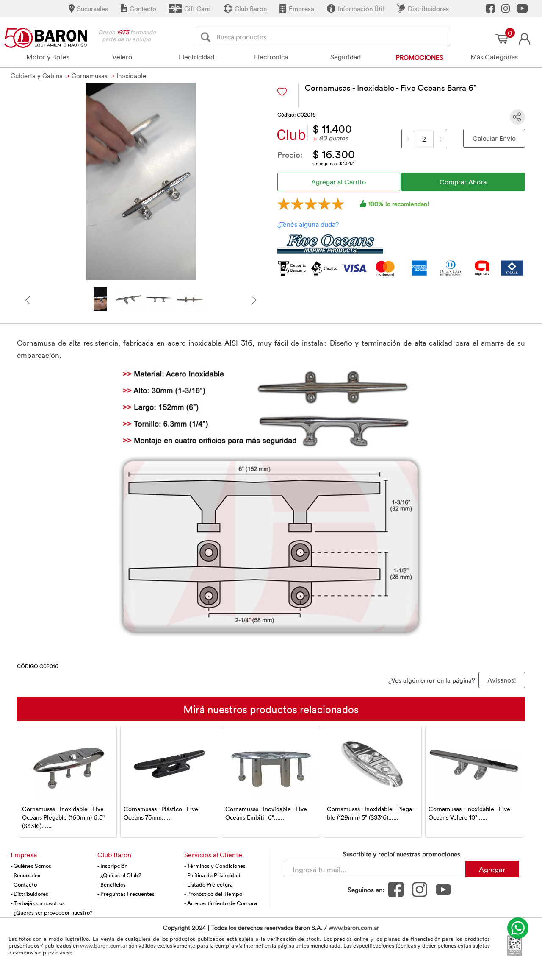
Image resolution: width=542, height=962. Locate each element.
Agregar (492, 869)
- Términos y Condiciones (215, 866)
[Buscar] (207, 36)
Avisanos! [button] (501, 680)
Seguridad (345, 57)
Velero (122, 57)
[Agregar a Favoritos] (282, 92)
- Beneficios (111, 884)
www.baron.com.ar (354, 927)
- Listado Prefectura (208, 884)
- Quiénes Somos (31, 866)
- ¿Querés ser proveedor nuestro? (52, 912)
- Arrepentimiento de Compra (220, 903)
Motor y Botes (47, 57)
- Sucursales (25, 875)
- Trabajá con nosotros (38, 903)
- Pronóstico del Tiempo (213, 894)
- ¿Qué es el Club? (119, 875)
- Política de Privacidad (212, 875)
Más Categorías (494, 57)
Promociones (419, 57)
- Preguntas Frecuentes (126, 894)
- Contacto (24, 884)
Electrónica (271, 57)
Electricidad (196, 57)
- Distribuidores (29, 894)
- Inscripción (112, 866)
